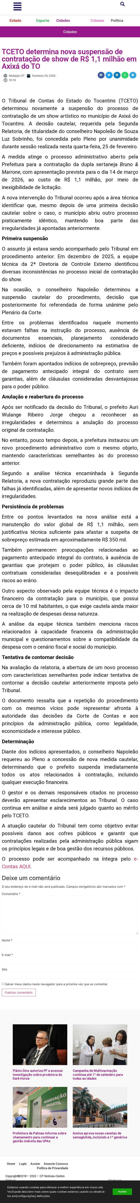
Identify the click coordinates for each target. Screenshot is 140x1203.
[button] (101, 75)
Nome (7, 940)
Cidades (63, 20)
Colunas (97, 20)
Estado (15, 20)
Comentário (11, 893)
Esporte (42, 20)
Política (117, 20)
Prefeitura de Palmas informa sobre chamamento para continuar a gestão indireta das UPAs (39, 1137)
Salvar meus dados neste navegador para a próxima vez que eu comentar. (56, 984)
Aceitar (122, 1191)
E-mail (7, 954)
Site (4, 969)
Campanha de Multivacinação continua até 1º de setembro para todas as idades (98, 1074)
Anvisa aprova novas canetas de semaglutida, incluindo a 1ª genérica (100, 1135)
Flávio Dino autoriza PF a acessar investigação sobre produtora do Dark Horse (38, 1074)
